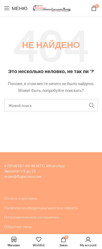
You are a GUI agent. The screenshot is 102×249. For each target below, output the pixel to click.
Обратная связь (18, 226)
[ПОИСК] (91, 105)
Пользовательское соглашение (31, 217)
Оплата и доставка (20, 198)
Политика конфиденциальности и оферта (41, 207)
